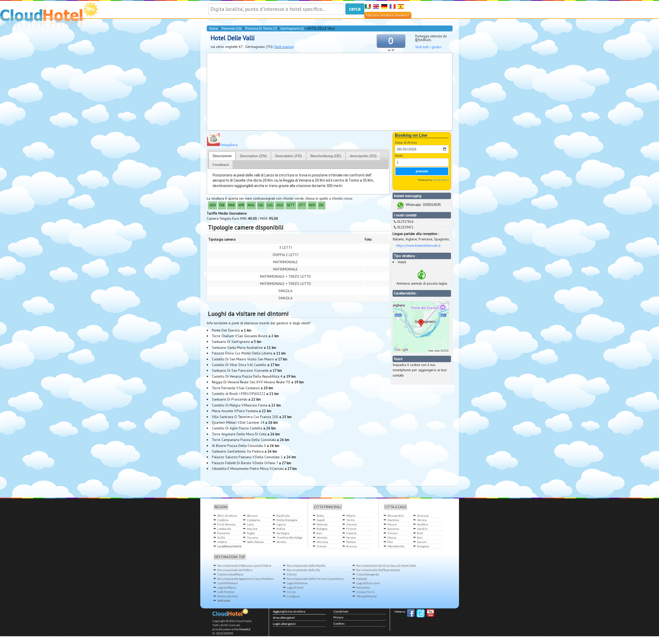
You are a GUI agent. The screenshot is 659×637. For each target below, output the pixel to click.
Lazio (250, 524)
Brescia (351, 546)
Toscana (252, 537)
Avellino (422, 524)
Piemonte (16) (231, 28)
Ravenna (393, 528)
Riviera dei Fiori (227, 596)
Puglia (251, 533)
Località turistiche (229, 546)
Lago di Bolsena (297, 583)
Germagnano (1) (292, 28)
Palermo (322, 524)
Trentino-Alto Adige (289, 537)
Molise (280, 528)
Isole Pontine (226, 591)
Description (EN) (253, 156)
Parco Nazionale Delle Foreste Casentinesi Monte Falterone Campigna (315, 579)
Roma (320, 515)
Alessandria (395, 515)
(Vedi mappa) (284, 46)
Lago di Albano (226, 587)
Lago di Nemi (295, 587)
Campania (253, 520)
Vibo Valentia (395, 546)
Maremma (363, 587)
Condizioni (340, 611)
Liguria (281, 524)
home (213, 28)
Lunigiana (293, 596)
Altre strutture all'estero (227, 516)
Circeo (291, 591)
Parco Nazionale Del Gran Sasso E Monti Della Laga (386, 566)
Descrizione (222, 156)
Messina (322, 541)
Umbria (222, 541)
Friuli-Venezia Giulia (226, 524)
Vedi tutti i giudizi (428, 47)
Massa (391, 537)
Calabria (222, 520)
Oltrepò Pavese (366, 596)
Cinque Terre (365, 591)
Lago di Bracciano (368, 583)
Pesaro (392, 524)
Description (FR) (288, 156)
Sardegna (282, 533)
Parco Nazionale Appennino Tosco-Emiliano (245, 578)
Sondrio (422, 528)
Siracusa (423, 515)
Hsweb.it (244, 629)
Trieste (321, 546)
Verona (351, 537)
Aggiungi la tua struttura (289, 611)
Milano (350, 515)
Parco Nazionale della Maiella (306, 565)
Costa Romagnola (367, 574)
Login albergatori (284, 624)
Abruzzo (252, 515)
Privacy (338, 617)
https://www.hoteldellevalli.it (418, 245)
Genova (351, 524)
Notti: (399, 155)
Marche (252, 528)
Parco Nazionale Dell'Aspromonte (378, 570)
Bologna (322, 528)
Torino (350, 520)
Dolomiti (361, 578)
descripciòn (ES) (363, 156)
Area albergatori (284, 617)
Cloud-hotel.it (441, 180)
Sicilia (221, 537)
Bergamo (423, 546)
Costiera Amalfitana (230, 574)
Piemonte (223, 533)
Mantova (393, 520)
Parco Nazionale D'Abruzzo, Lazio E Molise (244, 565)
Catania (351, 533)
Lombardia (224, 528)
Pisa (390, 541)
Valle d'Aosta (255, 541)
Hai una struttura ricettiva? (387, 15)
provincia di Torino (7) (261, 28)
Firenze (351, 528)
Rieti (420, 533)
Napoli (321, 520)
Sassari (422, 541)
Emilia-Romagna (286, 520)
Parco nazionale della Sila (303, 570)
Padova (351, 541)
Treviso (392, 533)
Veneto (281, 541)
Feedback (221, 165)
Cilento (292, 574)
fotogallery (229, 144)
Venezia (322, 537)
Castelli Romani (227, 583)
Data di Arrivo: (406, 142)
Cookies (339, 623)
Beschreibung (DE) (325, 156)
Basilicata (283, 515)
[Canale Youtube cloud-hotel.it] (430, 614)
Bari (319, 533)
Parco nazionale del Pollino (234, 570)
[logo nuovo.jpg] (213, 144)
